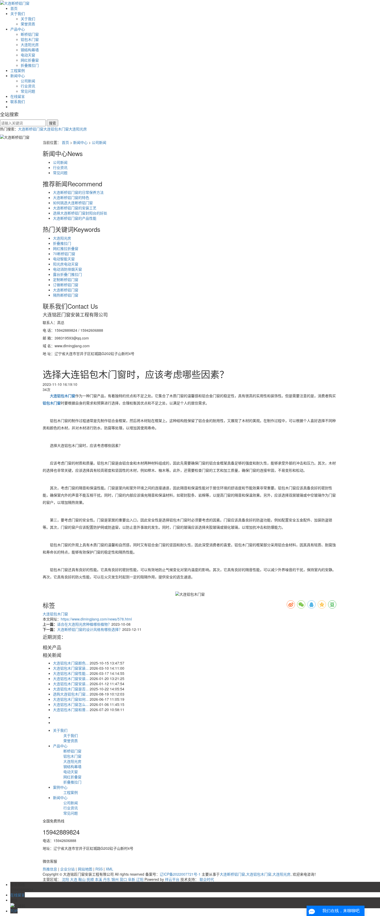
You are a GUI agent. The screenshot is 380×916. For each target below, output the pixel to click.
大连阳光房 (30, 44)
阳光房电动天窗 (65, 264)
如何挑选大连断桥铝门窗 (73, 202)
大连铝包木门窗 (56, 128)
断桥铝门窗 (30, 34)
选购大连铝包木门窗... (71, 694)
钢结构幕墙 (30, 49)
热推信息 (50, 868)
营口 (123, 879)
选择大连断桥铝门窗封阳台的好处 (80, 213)
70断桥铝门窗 (64, 253)
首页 (14, 8)
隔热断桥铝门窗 (65, 295)
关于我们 (17, 13)
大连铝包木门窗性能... (71, 673)
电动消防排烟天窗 (67, 269)
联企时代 (207, 879)
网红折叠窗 (30, 60)
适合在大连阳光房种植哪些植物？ (84, 624)
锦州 (115, 879)
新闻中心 (17, 75)
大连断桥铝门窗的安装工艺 (74, 207)
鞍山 (82, 879)
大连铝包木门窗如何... (71, 699)
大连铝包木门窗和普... (71, 709)
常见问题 (28, 91)
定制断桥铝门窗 (65, 279)
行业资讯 (28, 85)
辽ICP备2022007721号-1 (180, 874)
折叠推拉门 (30, 65)
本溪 (98, 879)
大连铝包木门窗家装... (71, 668)
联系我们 (17, 101)
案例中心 (60, 787)
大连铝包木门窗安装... (71, 678)
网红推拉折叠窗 (65, 248)
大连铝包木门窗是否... (71, 688)
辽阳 (139, 879)
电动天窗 (28, 54)
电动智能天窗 (64, 258)
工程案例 (17, 70)
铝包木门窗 (30, 39)
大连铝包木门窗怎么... (71, 704)
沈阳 (65, 879)
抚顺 (90, 879)
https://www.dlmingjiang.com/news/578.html (96, 619)
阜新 (131, 879)
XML (109, 868)
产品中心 (17, 29)
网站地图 (85, 868)
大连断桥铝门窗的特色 (71, 197)
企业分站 (67, 868)
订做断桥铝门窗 (65, 284)
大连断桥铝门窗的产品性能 (74, 218)
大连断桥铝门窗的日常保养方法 (78, 192)
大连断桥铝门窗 (30, 128)
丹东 (106, 879)
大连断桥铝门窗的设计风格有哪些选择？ (89, 629)
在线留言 (17, 96)
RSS (99, 868)
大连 (73, 879)
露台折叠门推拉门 (67, 274)
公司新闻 (28, 80)
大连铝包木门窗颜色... (71, 663)
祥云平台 (172, 879)
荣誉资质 (28, 23)
